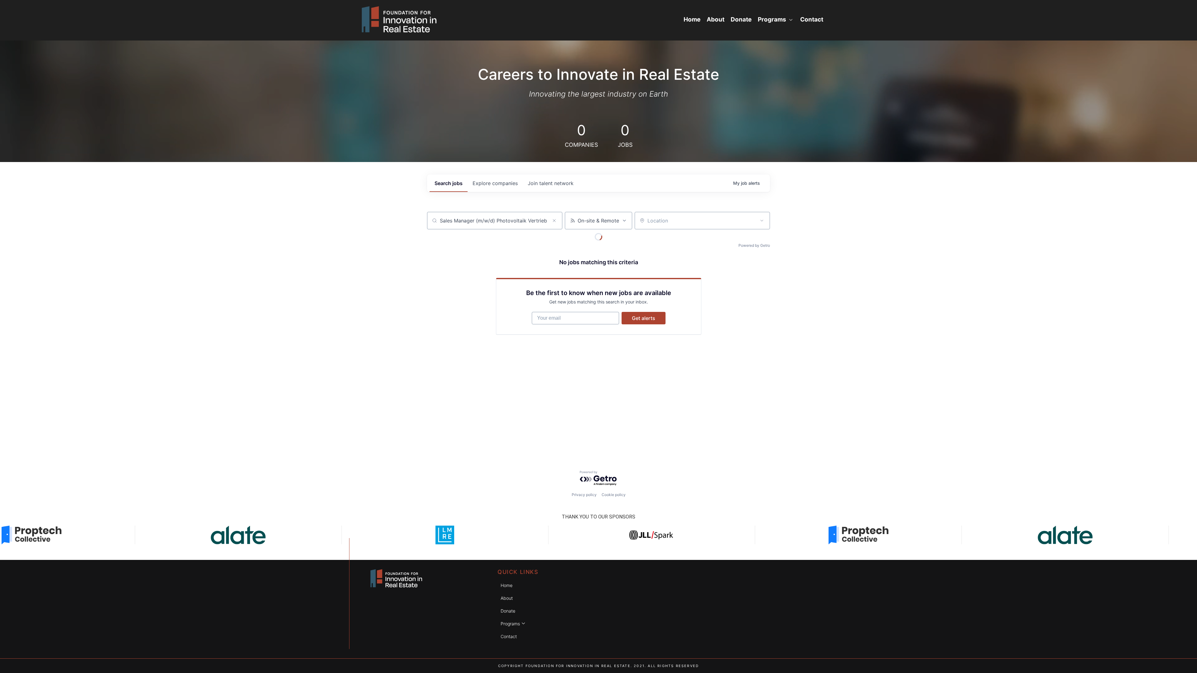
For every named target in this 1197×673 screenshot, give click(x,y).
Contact (811, 19)
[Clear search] (554, 220)
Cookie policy (614, 494)
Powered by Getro (754, 245)
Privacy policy (584, 494)
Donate (741, 19)
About (715, 19)
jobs (449, 183)
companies (495, 183)
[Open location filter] (762, 220)
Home (692, 19)
